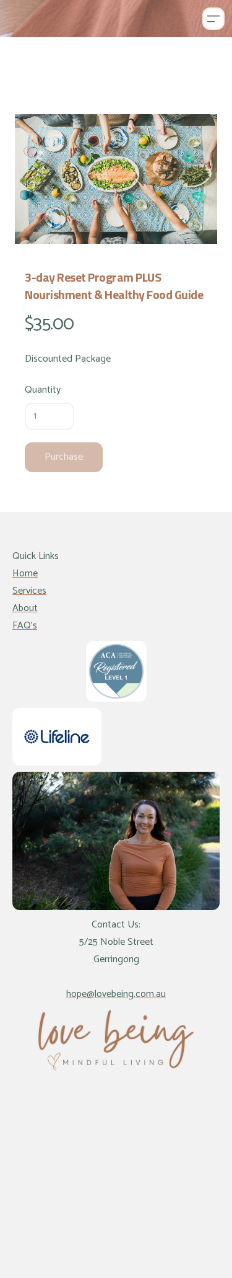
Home (25, 573)
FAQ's (24, 625)
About (25, 608)
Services (29, 591)
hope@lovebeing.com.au (116, 994)
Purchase (64, 457)
